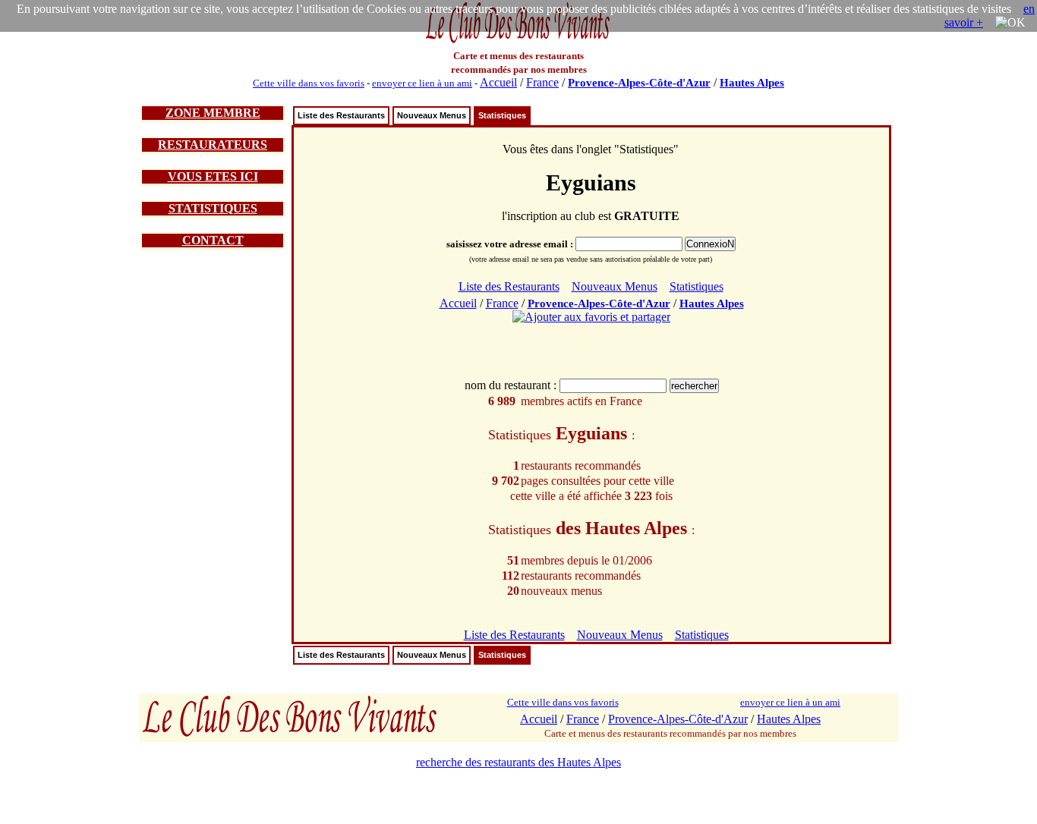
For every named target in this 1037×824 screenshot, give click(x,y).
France (542, 82)
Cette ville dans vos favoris (308, 83)
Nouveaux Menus (431, 115)
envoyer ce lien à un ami (422, 83)
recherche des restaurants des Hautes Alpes (518, 762)
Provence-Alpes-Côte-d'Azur (639, 83)
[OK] (1010, 23)
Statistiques (502, 115)
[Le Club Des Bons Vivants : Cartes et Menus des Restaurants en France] (518, 41)
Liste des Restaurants (341, 115)
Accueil (498, 82)
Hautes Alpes (752, 83)
